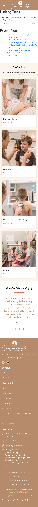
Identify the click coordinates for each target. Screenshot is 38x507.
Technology (7, 393)
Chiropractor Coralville (19, 485)
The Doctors (7, 383)
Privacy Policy (8, 496)
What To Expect (8, 424)
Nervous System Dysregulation (19, 50)
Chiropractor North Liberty (19, 473)
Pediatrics (6, 408)
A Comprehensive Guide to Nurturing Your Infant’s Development (23, 46)
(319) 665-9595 (11, 441)
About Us (6, 378)
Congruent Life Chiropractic (19, 492)
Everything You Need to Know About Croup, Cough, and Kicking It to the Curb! (23, 41)
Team (4, 388)
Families (5, 419)
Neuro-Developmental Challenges (17, 413)
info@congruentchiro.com (14, 445)
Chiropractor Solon (19, 481)
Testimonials (7, 398)
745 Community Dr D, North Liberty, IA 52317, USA (18, 435)
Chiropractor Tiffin (19, 477)
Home (4, 373)
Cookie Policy (19, 496)
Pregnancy (7, 403)
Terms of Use (29, 496)
